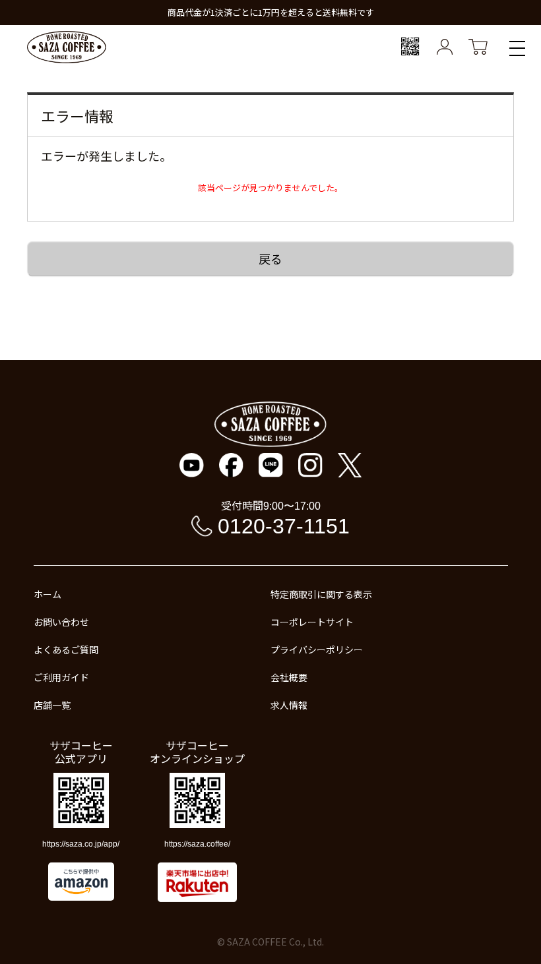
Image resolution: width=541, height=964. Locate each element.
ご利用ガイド (61, 677)
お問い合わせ (61, 621)
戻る (270, 258)
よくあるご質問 (66, 649)
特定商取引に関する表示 (321, 594)
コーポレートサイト (312, 621)
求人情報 (288, 704)
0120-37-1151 (284, 526)
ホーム (47, 594)
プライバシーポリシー (316, 649)
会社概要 (288, 677)
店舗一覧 (52, 704)
